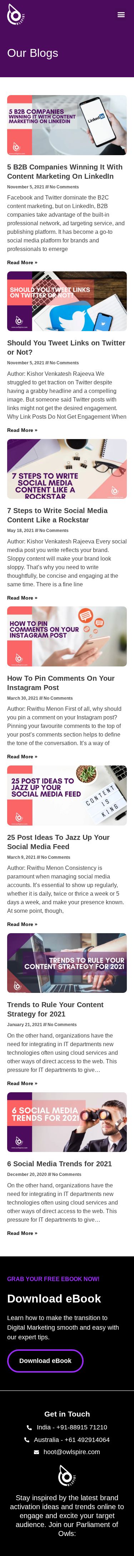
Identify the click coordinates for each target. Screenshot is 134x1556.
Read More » (22, 262)
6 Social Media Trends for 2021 (59, 1164)
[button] (121, 14)
